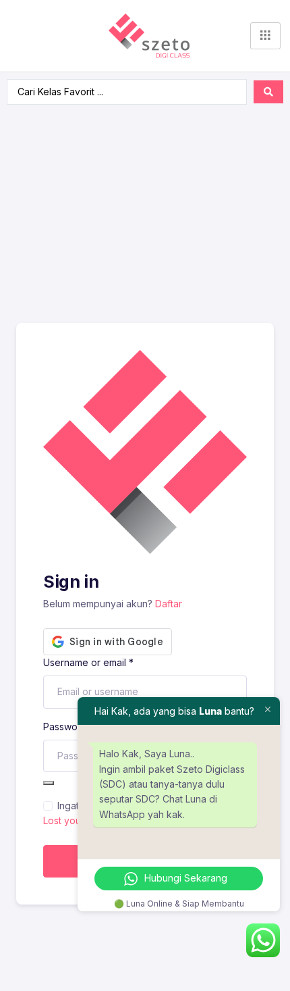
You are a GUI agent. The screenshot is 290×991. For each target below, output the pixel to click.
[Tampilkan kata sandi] (48, 783)
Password (68, 726)
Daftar (168, 603)
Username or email (88, 662)
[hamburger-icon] (265, 35)
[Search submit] (268, 91)
